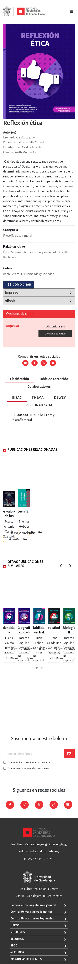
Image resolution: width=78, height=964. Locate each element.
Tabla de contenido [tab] (53, 379)
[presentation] (70, 566)
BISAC (16, 397)
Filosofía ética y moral (17, 235)
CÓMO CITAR (21, 284)
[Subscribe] (69, 753)
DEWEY (60, 397)
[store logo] (24, 11)
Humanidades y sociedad (37, 274)
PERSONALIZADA (39, 405)
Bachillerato (11, 274)
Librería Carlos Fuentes (55, 333)
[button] (36, 668)
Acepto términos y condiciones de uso (29, 768)
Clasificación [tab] (19, 379)
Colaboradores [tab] (39, 387)
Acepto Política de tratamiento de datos (29, 762)
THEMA (38, 397)
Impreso (11, 292)
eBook (10, 300)
